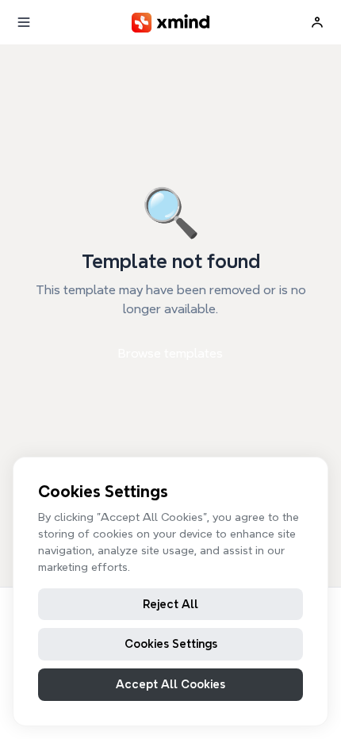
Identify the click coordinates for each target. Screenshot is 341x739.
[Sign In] (317, 22)
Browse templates (170, 353)
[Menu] (24, 22)
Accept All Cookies (170, 684)
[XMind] (171, 23)
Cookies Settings (171, 643)
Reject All (170, 604)
